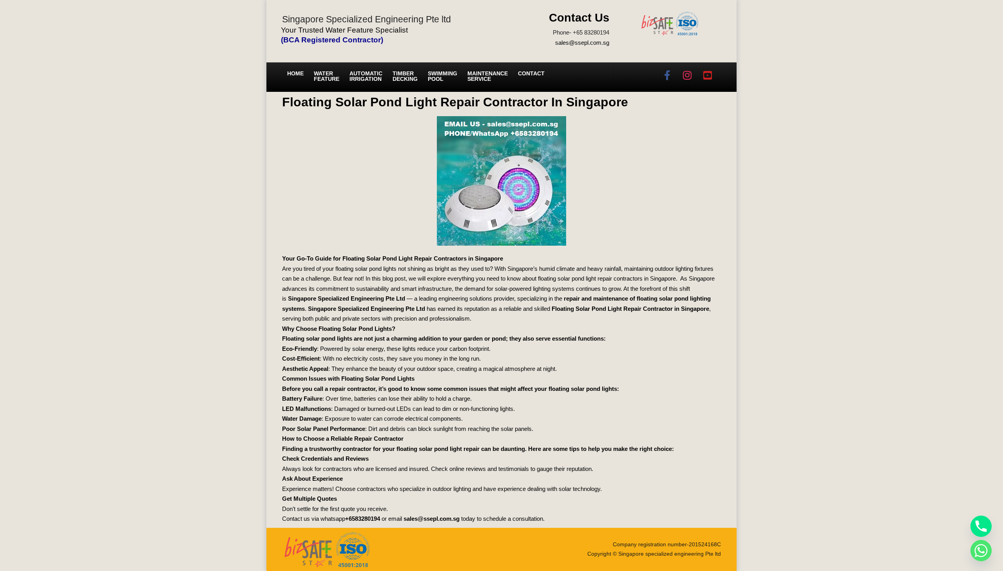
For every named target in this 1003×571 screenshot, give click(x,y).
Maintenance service (487, 76)
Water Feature (326, 76)
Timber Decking (405, 76)
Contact (531, 73)
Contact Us (579, 17)
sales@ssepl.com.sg (582, 42)
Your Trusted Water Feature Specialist (344, 30)
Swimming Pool (442, 76)
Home (295, 73)
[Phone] (981, 526)
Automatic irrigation (365, 76)
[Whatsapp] (981, 550)
